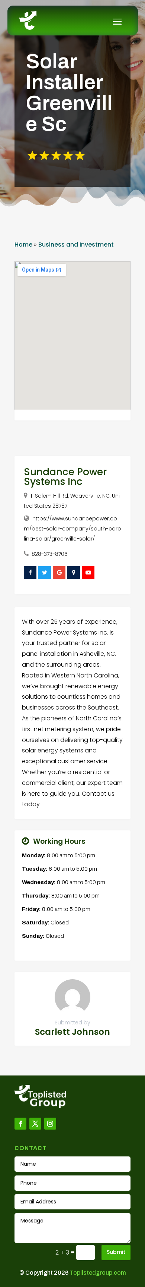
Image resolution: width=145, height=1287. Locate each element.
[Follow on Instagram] (50, 1124)
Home (23, 244)
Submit (116, 1252)
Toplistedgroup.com (98, 1272)
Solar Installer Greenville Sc (69, 92)
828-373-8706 (50, 554)
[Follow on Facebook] (20, 1124)
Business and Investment (76, 244)
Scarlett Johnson (72, 1032)
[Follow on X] (35, 1124)
